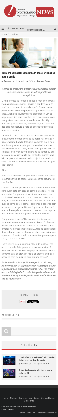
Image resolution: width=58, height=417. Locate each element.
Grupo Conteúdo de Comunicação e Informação (38, 412)
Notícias (40, 81)
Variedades (34, 398)
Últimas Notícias (48, 398)
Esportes (23, 398)
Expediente (29, 400)
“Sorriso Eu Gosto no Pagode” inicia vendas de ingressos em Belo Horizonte (37, 358)
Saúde (47, 81)
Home (4, 34)
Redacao (7, 81)
